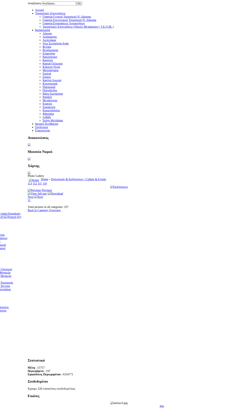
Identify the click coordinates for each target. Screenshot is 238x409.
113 (30, 183)
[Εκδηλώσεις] (119, 186)
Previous (47, 190)
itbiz (162, 406)
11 (29, 200)
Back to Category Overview (44, 210)
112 (35, 183)
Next (30, 196)
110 (45, 183)
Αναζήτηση (35, 3)
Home (44, 179)
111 (40, 183)
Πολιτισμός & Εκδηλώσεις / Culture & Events (78, 179)
